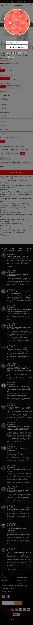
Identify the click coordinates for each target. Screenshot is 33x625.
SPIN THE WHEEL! (17, 47)
